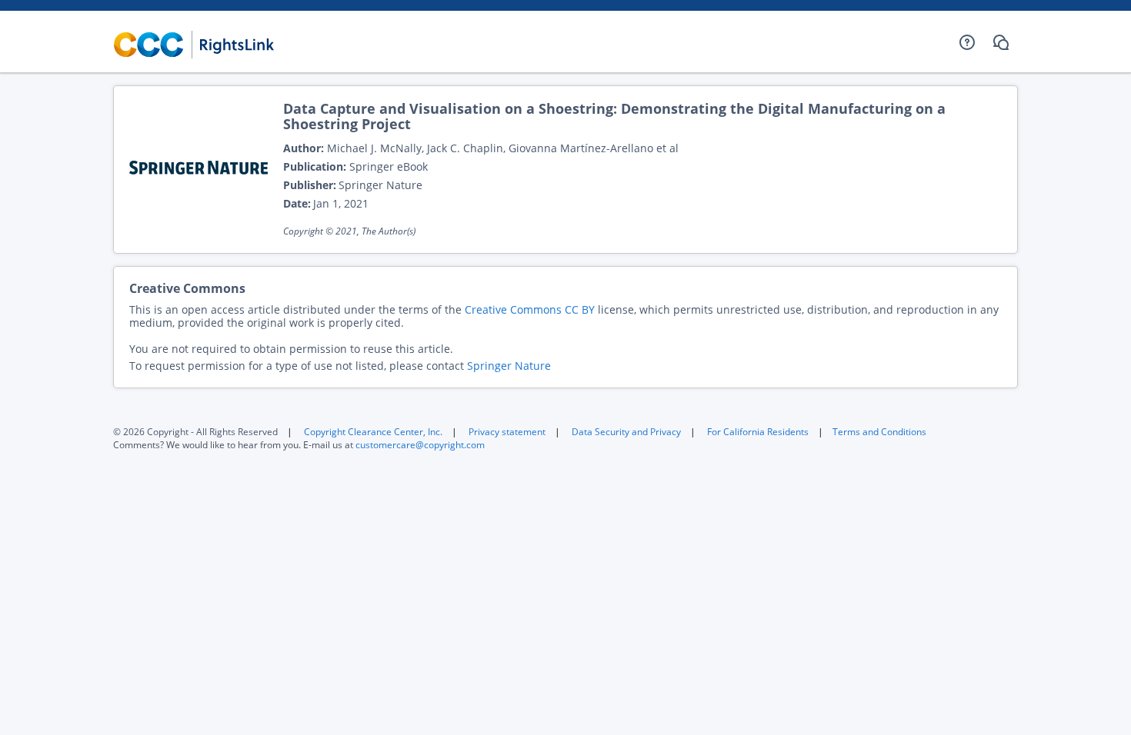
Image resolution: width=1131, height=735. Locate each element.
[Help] (967, 42)
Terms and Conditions (879, 431)
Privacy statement (507, 431)
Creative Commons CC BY (530, 309)
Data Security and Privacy (626, 431)
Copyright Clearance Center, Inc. (373, 431)
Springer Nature (509, 365)
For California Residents (758, 431)
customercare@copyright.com (420, 444)
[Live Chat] (1001, 42)
